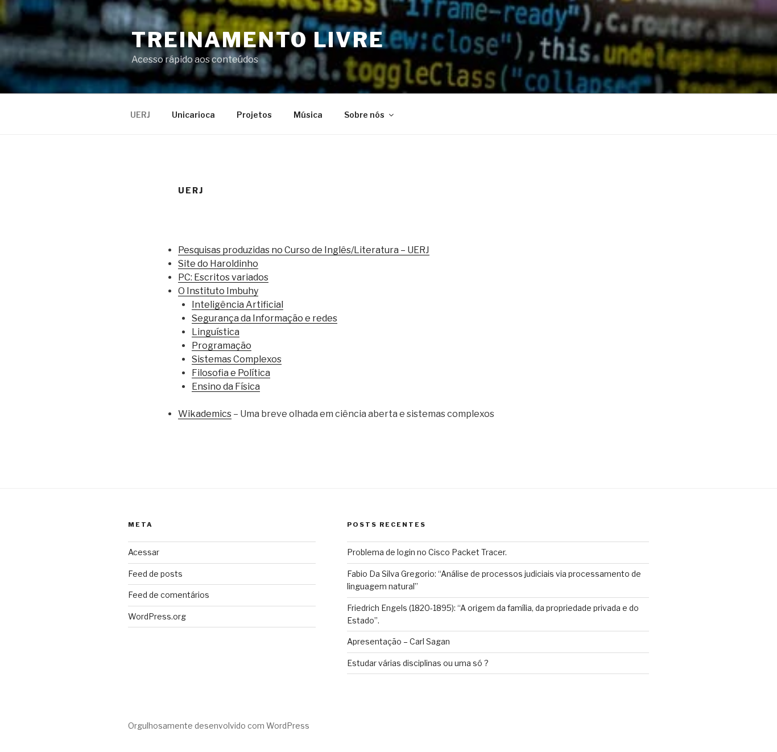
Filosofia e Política (231, 372)
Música (308, 114)
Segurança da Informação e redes (264, 318)
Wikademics (205, 413)
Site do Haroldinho (218, 263)
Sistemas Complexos (237, 359)
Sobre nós (364, 114)
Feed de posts (155, 574)
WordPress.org (157, 616)
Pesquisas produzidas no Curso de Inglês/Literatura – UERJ (303, 250)
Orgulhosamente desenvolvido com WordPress (218, 725)
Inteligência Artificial (237, 304)
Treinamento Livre (258, 39)
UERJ (140, 114)
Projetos (254, 114)
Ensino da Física (226, 386)
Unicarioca (193, 114)
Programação (221, 345)
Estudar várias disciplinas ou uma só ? (418, 663)
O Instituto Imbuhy (218, 291)
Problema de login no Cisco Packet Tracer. (427, 552)
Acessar (143, 552)
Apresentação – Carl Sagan (398, 641)
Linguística (215, 332)
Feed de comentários (168, 595)
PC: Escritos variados (223, 277)
